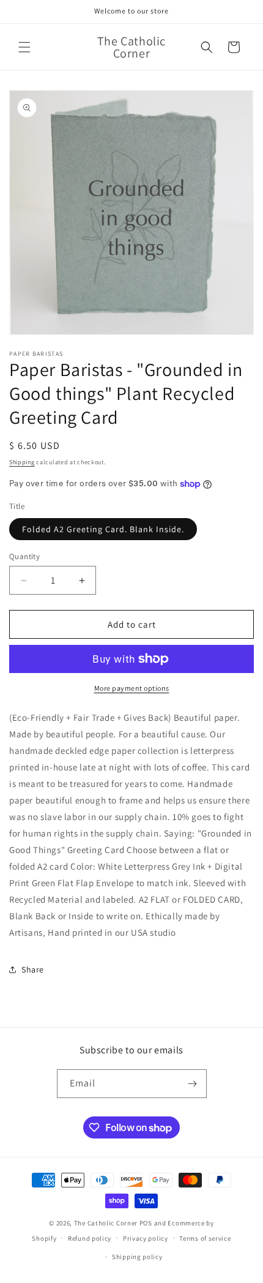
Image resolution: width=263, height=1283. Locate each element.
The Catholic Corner (106, 1223)
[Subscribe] (192, 1083)
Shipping (22, 462)
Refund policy (89, 1238)
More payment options (131, 688)
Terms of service (205, 1238)
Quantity (24, 556)
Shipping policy (137, 1256)
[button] (24, 47)
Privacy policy (145, 1238)
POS (145, 1223)
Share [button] (32, 969)
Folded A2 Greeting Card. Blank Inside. (103, 529)
